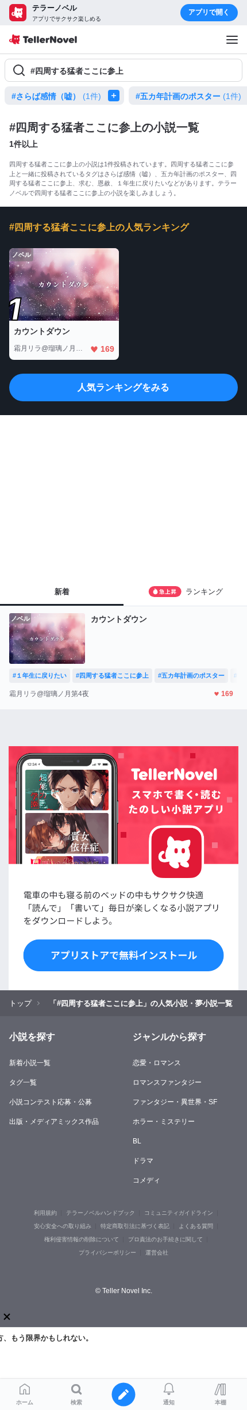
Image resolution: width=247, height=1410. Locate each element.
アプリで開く (209, 12)
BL (137, 1141)
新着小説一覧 (30, 1063)
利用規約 (45, 1213)
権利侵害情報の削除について (81, 1239)
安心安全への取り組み (62, 1226)
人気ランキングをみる (123, 387)
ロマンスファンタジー (167, 1082)
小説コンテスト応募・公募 (50, 1102)
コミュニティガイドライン (178, 1213)
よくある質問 (196, 1226)
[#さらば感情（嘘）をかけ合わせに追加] (116, 95)
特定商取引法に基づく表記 (135, 1226)
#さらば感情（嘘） (56, 96)
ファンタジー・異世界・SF (175, 1102)
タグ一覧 (23, 1082)
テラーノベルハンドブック (100, 1213)
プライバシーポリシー (107, 1252)
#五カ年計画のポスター (188, 96)
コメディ (146, 1180)
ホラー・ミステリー (164, 1122)
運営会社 (156, 1252)
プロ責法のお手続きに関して (165, 1239)
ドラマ (143, 1161)
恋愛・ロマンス (157, 1063)
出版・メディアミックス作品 (54, 1122)
